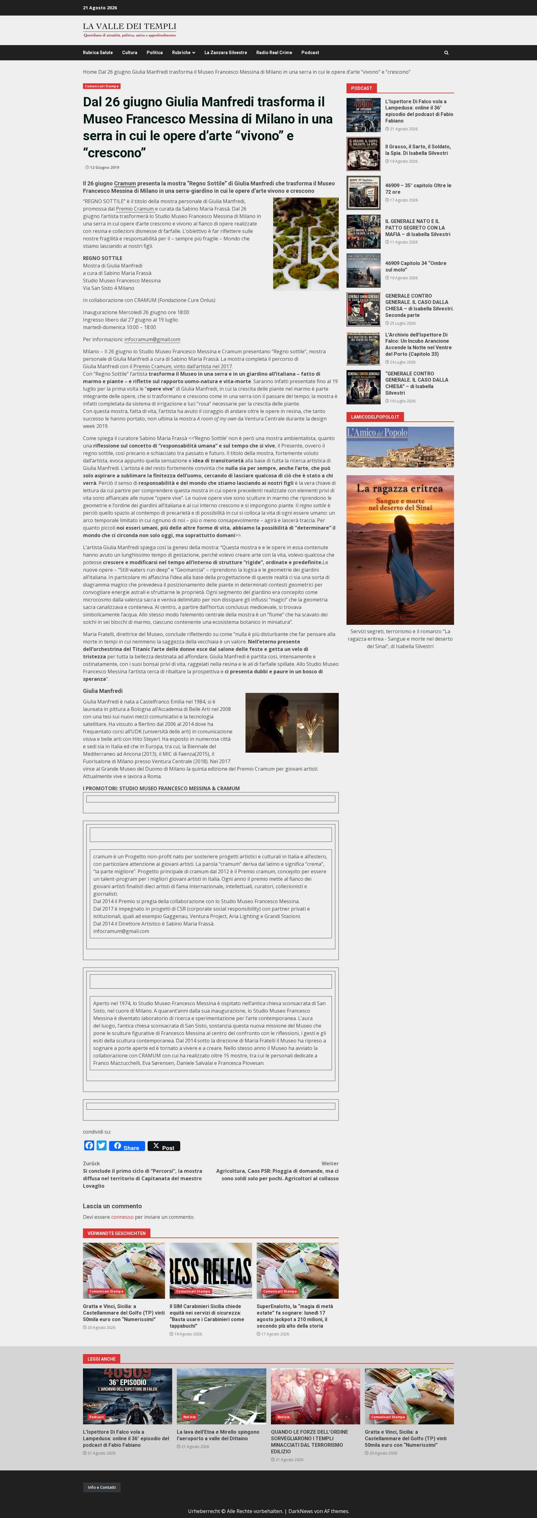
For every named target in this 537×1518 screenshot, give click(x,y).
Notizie (189, 1417)
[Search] (446, 53)
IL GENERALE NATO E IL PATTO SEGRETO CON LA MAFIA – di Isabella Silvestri (364, 232)
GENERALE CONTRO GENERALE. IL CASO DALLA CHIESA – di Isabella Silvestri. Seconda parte (364, 309)
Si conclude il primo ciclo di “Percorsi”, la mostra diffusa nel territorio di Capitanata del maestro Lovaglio (142, 1174)
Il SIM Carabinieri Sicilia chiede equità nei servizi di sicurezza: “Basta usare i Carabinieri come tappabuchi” (211, 1271)
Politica (155, 52)
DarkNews (300, 1511)
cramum (102, 856)
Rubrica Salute (98, 52)
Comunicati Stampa (102, 86)
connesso (122, 1217)
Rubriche (181, 52)
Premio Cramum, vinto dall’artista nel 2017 (182, 366)
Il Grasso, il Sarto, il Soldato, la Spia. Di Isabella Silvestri (364, 154)
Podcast (310, 52)
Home (90, 71)
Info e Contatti (102, 1487)
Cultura (129, 52)
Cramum (125, 183)
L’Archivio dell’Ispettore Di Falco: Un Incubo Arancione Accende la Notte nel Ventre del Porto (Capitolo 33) (364, 348)
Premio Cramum (135, 208)
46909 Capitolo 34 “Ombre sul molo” (364, 270)
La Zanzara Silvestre (225, 52)
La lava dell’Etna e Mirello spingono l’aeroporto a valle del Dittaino (221, 1396)
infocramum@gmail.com (152, 339)
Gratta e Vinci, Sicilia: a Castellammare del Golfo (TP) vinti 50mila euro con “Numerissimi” (124, 1271)
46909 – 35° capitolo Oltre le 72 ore (364, 193)
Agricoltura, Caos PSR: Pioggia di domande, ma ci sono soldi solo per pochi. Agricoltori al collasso (277, 1171)
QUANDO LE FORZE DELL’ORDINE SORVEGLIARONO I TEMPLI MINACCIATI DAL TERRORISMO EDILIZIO (315, 1396)
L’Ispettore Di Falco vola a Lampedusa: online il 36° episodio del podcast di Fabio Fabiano (364, 115)
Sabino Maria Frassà (189, 923)
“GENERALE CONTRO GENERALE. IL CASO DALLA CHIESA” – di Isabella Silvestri (364, 387)
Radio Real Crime (274, 52)
